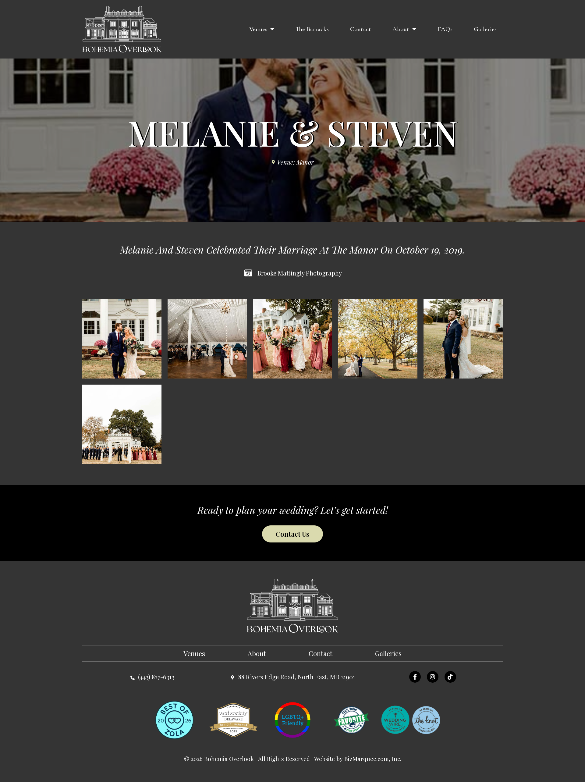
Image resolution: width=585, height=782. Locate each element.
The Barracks (312, 29)
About (400, 29)
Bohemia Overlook (229, 758)
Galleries (485, 29)
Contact (360, 29)
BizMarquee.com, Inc (372, 758)
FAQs (445, 29)
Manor (305, 162)
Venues (258, 29)
